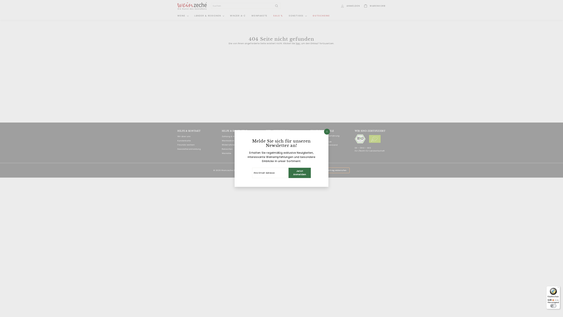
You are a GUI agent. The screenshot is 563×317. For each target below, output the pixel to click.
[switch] (553, 306)
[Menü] (558, 288)
